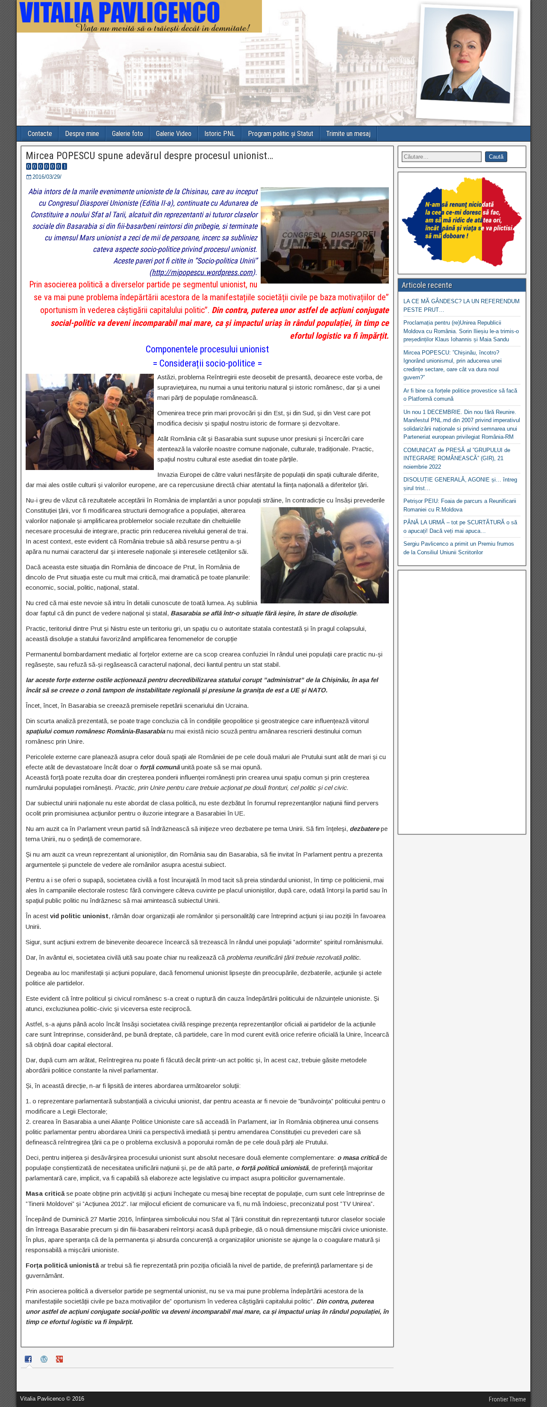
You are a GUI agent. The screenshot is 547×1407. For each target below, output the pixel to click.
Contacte (40, 134)
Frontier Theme (507, 1399)
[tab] (29, 1360)
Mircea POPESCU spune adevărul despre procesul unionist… (149, 156)
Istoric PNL (219, 134)
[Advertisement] (462, 702)
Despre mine (82, 134)
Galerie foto (127, 134)
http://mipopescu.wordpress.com (202, 272)
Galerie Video (173, 134)
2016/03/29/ (47, 177)
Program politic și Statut (280, 134)
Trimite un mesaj (348, 134)
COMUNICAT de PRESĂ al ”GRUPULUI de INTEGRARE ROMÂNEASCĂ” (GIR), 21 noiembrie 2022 (456, 458)
